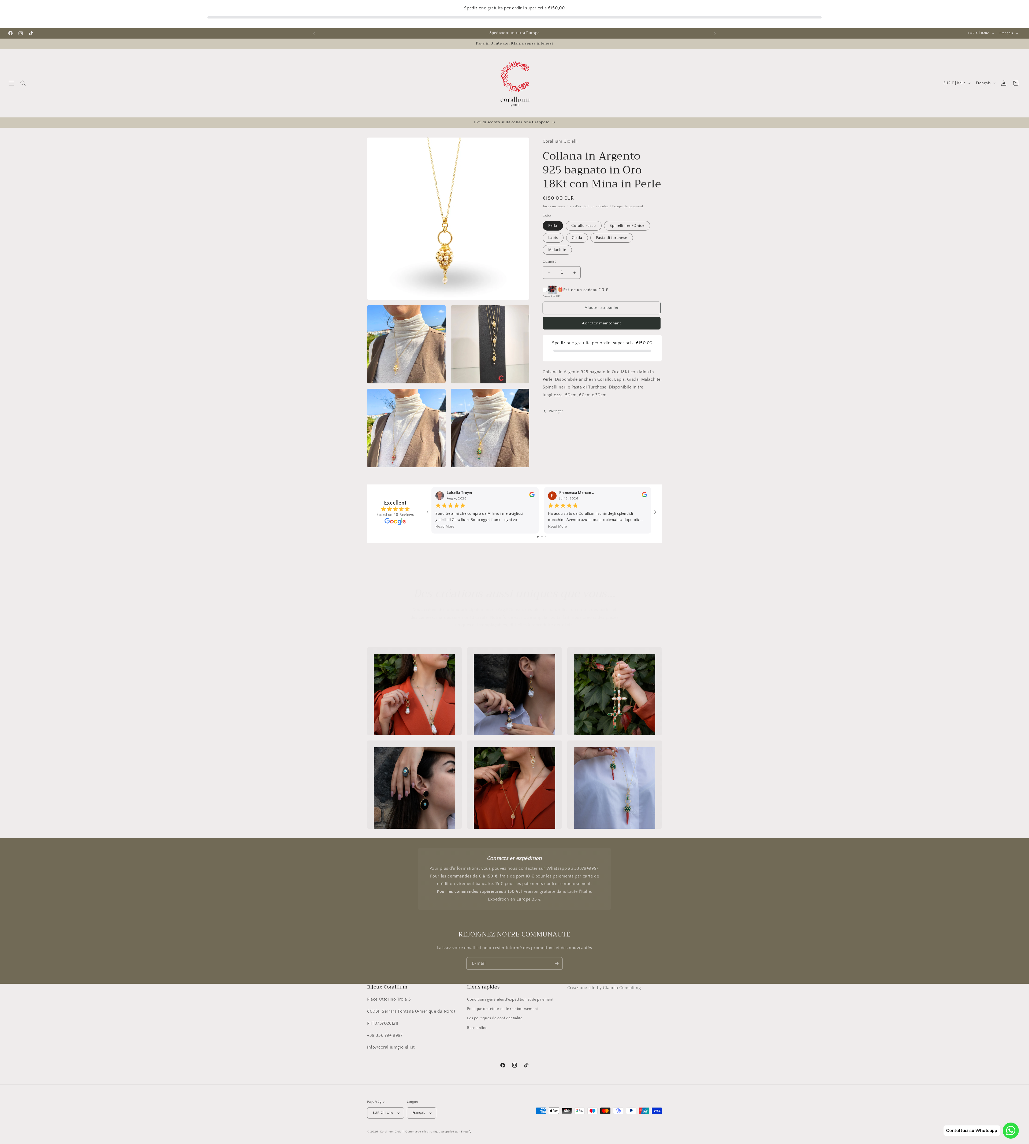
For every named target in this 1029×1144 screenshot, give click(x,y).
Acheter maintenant (601, 323)
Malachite (557, 250)
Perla (552, 226)
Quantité (549, 262)
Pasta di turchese (611, 238)
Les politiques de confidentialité (494, 1018)
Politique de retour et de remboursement (502, 1009)
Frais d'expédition (581, 206)
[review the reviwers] (532, 496)
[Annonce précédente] (314, 33)
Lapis (553, 238)
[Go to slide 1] (538, 537)
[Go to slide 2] (542, 536)
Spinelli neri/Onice (627, 226)
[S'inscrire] (556, 963)
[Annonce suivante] (715, 33)
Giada (577, 238)
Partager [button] (556, 411)
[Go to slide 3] (545, 536)
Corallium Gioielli (392, 1131)
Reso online (477, 1028)
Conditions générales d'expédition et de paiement (510, 999)
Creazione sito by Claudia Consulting (604, 987)
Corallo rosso (583, 226)
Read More (444, 526)
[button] (11, 83)
